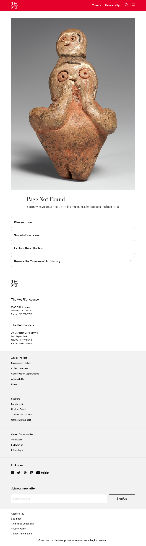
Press (14, 384)
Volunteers (16, 439)
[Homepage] (14, 5)
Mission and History (21, 363)
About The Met (19, 358)
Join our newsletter (23, 489)
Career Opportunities (22, 434)
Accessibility (17, 379)
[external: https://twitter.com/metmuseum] (18, 472)
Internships (17, 450)
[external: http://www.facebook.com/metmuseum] (12, 472)
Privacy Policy (18, 528)
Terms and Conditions (22, 523)
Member (110, 5)
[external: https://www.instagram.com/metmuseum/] (32, 472)
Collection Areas (19, 368)
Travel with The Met (21, 414)
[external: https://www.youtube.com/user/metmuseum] (42, 472)
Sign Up (122, 499)
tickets (96, 5)
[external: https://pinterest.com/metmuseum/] (25, 472)
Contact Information (21, 533)
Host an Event (18, 409)
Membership (17, 404)
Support (15, 398)
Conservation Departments (25, 373)
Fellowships (17, 445)
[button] (127, 5)
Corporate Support (21, 420)
